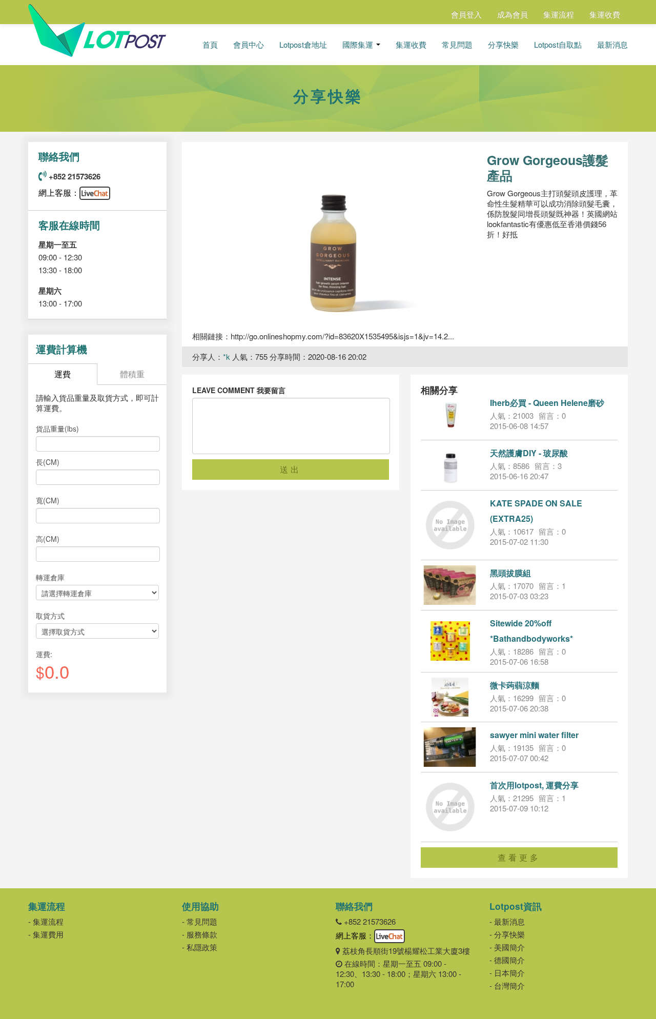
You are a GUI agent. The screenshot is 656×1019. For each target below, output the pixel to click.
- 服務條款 (199, 934)
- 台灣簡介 (507, 985)
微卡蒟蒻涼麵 (514, 685)
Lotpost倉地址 (303, 44)
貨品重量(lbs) (57, 428)
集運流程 (558, 14)
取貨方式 (50, 615)
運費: (44, 654)
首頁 (210, 44)
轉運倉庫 (50, 577)
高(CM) (47, 539)
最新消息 (612, 44)
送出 (290, 469)
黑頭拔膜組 (510, 573)
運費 (62, 374)
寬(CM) (47, 500)
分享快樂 (503, 44)
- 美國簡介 (507, 947)
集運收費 (604, 14)
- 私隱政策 (199, 947)
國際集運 (358, 44)
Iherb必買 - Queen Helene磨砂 (547, 403)
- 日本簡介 (507, 972)
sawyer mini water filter (534, 735)
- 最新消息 (507, 921)
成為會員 (512, 14)
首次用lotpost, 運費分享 (534, 785)
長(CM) (47, 462)
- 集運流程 (46, 921)
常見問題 (457, 44)
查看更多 (519, 857)
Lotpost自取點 (558, 44)
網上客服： (58, 192)
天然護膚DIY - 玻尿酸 (529, 453)
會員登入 (466, 14)
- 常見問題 (199, 921)
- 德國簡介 (507, 959)
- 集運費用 (46, 934)
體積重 (132, 374)
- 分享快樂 (507, 934)
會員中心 (248, 44)
